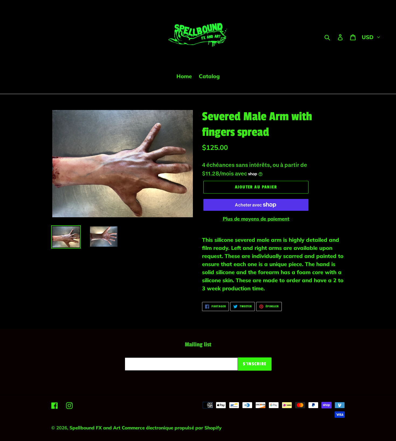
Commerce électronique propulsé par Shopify (171, 427)
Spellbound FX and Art (96, 427)
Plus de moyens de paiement (256, 219)
